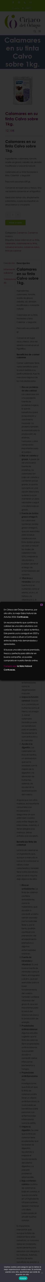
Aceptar (23, 1278)
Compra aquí (10, 666)
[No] (42, 1273)
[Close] (42, 604)
